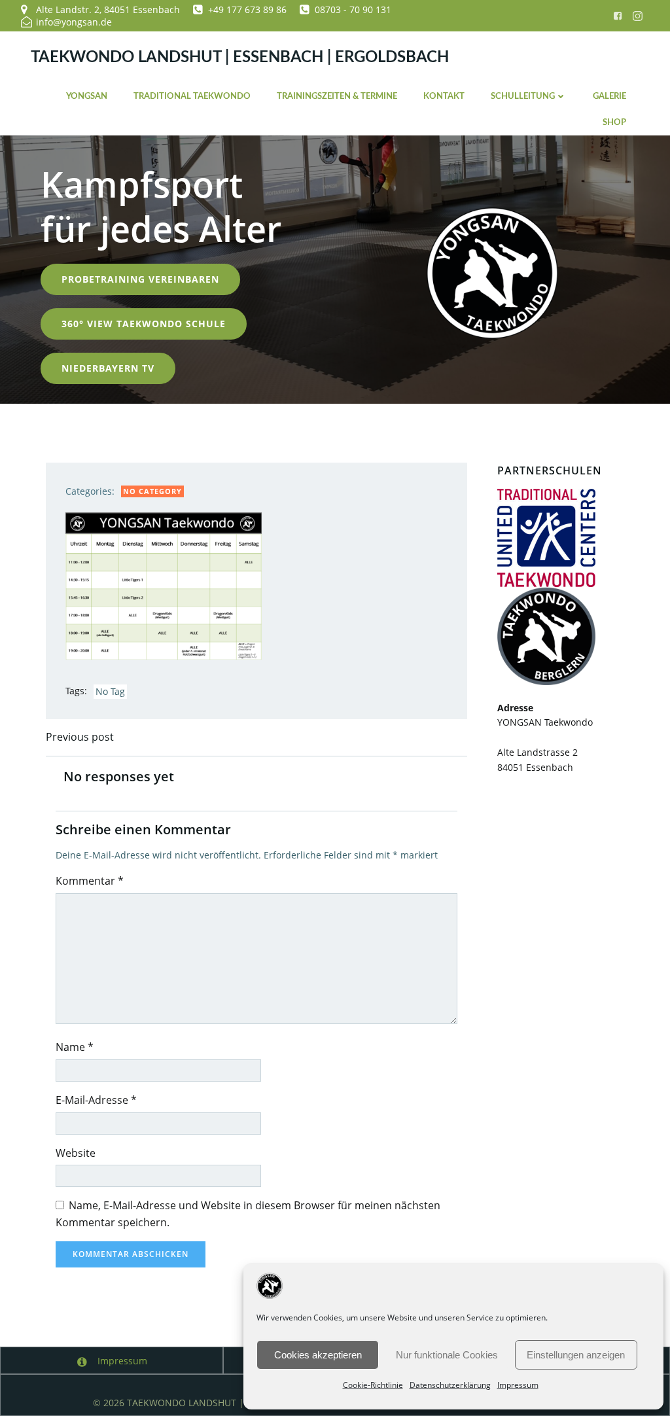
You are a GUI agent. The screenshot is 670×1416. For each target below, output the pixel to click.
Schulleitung (523, 96)
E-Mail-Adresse (96, 1100)
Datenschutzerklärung (450, 1384)
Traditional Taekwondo (192, 96)
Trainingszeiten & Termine (337, 96)
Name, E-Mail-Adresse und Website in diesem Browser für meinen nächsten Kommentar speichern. (248, 1214)
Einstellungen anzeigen (576, 1354)
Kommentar (90, 881)
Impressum (517, 1384)
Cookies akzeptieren (318, 1354)
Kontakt (444, 96)
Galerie (609, 96)
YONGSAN (86, 96)
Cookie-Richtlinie (373, 1384)
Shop (614, 122)
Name (75, 1047)
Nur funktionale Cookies (447, 1354)
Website (76, 1153)
